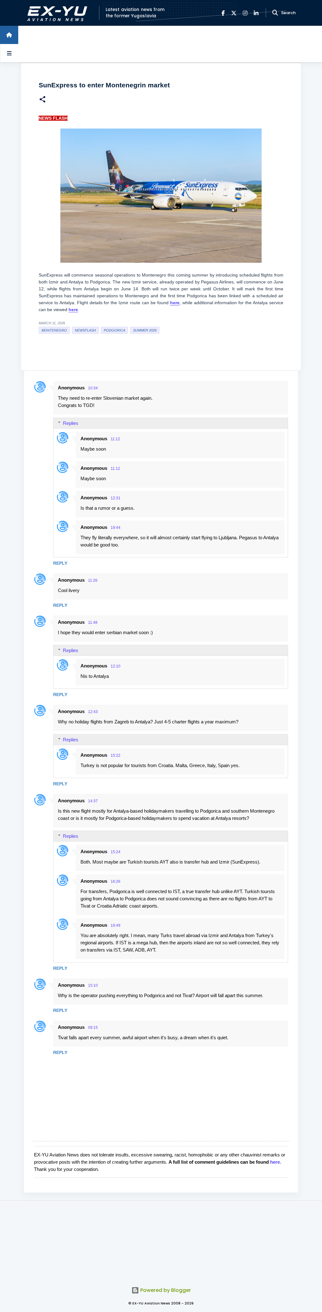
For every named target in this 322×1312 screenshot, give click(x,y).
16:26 (115, 881)
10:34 (93, 388)
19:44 (115, 527)
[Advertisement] (161, 1240)
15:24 (115, 852)
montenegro (54, 330)
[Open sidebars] (9, 53)
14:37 (93, 801)
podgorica (114, 330)
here (275, 1162)
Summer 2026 (145, 330)
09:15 (93, 1027)
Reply (60, 563)
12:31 (115, 498)
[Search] (275, 13)
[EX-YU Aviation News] (56, 13)
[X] (233, 13)
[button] (42, 100)
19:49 (115, 925)
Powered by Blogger (165, 1290)
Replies (70, 423)
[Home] (9, 35)
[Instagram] (245, 13)
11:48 (92, 622)
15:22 (115, 755)
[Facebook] (223, 13)
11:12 (115, 439)
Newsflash (85, 330)
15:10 (93, 985)
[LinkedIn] (256, 13)
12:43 (93, 712)
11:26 (92, 580)
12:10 (115, 666)
